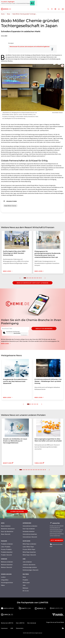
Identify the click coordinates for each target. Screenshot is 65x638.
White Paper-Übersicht (29, 555)
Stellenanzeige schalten (30, 567)
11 (38, 469)
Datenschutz (19, 628)
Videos (3, 585)
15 (45, 469)
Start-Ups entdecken (29, 528)
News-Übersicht (5, 534)
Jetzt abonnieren (57, 540)
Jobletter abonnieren (29, 564)
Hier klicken (17, 333)
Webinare (25, 588)
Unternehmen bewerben (30, 534)
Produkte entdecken (7, 544)
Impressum (4, 628)
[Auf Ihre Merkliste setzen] (59, 9)
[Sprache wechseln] (55, 9)
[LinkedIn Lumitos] (63, 628)
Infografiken (4, 580)
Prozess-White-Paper (29, 549)
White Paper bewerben (29, 552)
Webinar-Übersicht (6, 567)
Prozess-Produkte (6, 549)
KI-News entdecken (17, 511)
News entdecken (5, 526)
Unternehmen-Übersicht (30, 537)
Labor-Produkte (5, 546)
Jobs (24, 585)
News (24, 577)
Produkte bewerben (6, 552)
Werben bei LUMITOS (7, 623)
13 (41, 469)
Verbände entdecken (28, 531)
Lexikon (3, 577)
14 (43, 469)
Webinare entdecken (7, 562)
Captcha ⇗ (24, 335)
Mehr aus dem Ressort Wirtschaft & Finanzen (32, 283)
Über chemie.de (31, 623)
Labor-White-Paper (28, 546)
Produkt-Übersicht (6, 555)
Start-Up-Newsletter (7, 531)
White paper (26, 582)
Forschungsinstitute (7, 582)
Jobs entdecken (27, 562)
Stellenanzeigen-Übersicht (30, 570)
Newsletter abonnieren (44, 328)
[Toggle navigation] (63, 9)
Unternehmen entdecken (30, 526)
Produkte (25, 580)
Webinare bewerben (7, 564)
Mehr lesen (5, 343)
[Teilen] (52, 9)
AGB (12, 628)
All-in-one (26, 591)
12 (40, 469)
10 (36, 469)
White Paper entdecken (29, 544)
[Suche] (48, 9)
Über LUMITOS (20, 623)
